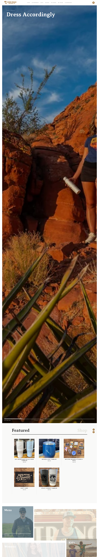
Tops (28, 2)
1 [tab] (49, 422)
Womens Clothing (39, 420)
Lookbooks (68, 2)
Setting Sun (7, 420)
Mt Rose (60, 2)
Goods (47, 2)
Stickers (53, 2)
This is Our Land (29, 14)
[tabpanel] (49, 420)
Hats (42, 2)
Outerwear (35, 2)
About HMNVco (68, 420)
